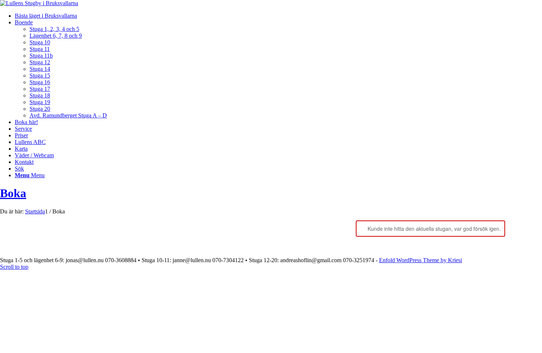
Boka (13, 193)
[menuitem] (278, 16)
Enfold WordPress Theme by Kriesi (420, 260)
